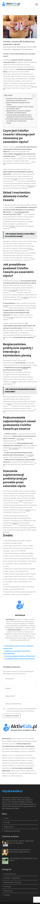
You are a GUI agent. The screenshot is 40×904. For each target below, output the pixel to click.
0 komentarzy (27, 49)
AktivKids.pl (21, 47)
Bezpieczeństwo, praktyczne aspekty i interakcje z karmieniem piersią (19, 112)
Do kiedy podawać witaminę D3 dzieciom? (19, 656)
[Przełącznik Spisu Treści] (33, 95)
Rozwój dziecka (10, 874)
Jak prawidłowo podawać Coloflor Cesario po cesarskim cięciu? (20, 108)
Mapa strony (9, 827)
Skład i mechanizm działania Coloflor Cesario (18, 103)
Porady (7, 895)
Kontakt (7, 823)
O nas (6, 818)
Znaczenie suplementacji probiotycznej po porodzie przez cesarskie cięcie (20, 120)
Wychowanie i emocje (12, 882)
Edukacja (7, 887)
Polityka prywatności (12, 831)
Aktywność (8, 891)
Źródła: (9, 123)
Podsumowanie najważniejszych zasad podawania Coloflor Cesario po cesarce (19, 116)
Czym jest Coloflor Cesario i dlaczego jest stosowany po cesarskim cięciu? (19, 99)
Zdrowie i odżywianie (12, 49)
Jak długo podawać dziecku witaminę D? (20, 659)
